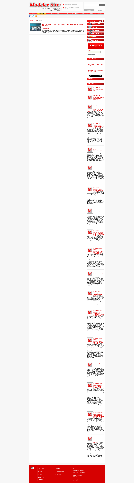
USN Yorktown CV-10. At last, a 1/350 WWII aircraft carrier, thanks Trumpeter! (62, 24)
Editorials (41, 477)
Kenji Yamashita (91, 68)
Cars (39, 470)
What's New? (75, 477)
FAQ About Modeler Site (78, 474)
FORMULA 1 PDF (59, 467)
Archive (40, 474)
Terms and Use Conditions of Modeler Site (78, 468)
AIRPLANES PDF (59, 470)
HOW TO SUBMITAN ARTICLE (41, 479)
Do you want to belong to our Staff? (78, 471)
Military (40, 471)
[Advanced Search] (90, 7)
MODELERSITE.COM (33, 20)
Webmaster (75, 480)
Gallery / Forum (42, 475)
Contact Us (75, 479)
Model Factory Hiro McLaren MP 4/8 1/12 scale (95, 62)
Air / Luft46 (41, 468)
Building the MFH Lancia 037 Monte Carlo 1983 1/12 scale (95, 71)
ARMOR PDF (58, 468)
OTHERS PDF (58, 474)
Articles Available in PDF (79, 472)
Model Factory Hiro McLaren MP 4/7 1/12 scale (95, 65)
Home (39, 467)
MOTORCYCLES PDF (60, 471)
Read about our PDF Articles (77, 476)
